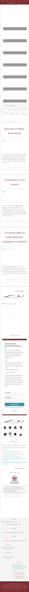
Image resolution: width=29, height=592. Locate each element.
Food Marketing (17, 291)
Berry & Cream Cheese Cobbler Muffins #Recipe (13, 540)
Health (11, 167)
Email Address (8, 397)
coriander (7, 281)
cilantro (24, 279)
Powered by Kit (14, 410)
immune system (10, 169)
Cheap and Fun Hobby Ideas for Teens (10, 451)
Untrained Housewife (14, 11)
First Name (7, 392)
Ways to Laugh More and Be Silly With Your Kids (13, 453)
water (22, 169)
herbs (15, 281)
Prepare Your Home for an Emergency (10, 456)
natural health (17, 169)
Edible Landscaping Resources (13, 524)
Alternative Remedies (13, 279)
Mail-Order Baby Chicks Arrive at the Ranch (13, 532)
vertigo (25, 223)
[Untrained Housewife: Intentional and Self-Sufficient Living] (14, 484)
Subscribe (14, 404)
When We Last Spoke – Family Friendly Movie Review (14, 445)
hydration (5, 169)
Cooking (14, 220)
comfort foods (12, 222)
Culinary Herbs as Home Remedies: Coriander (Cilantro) (14, 237)
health (24, 167)
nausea (24, 222)
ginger (21, 222)
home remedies (20, 281)
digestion (21, 167)
